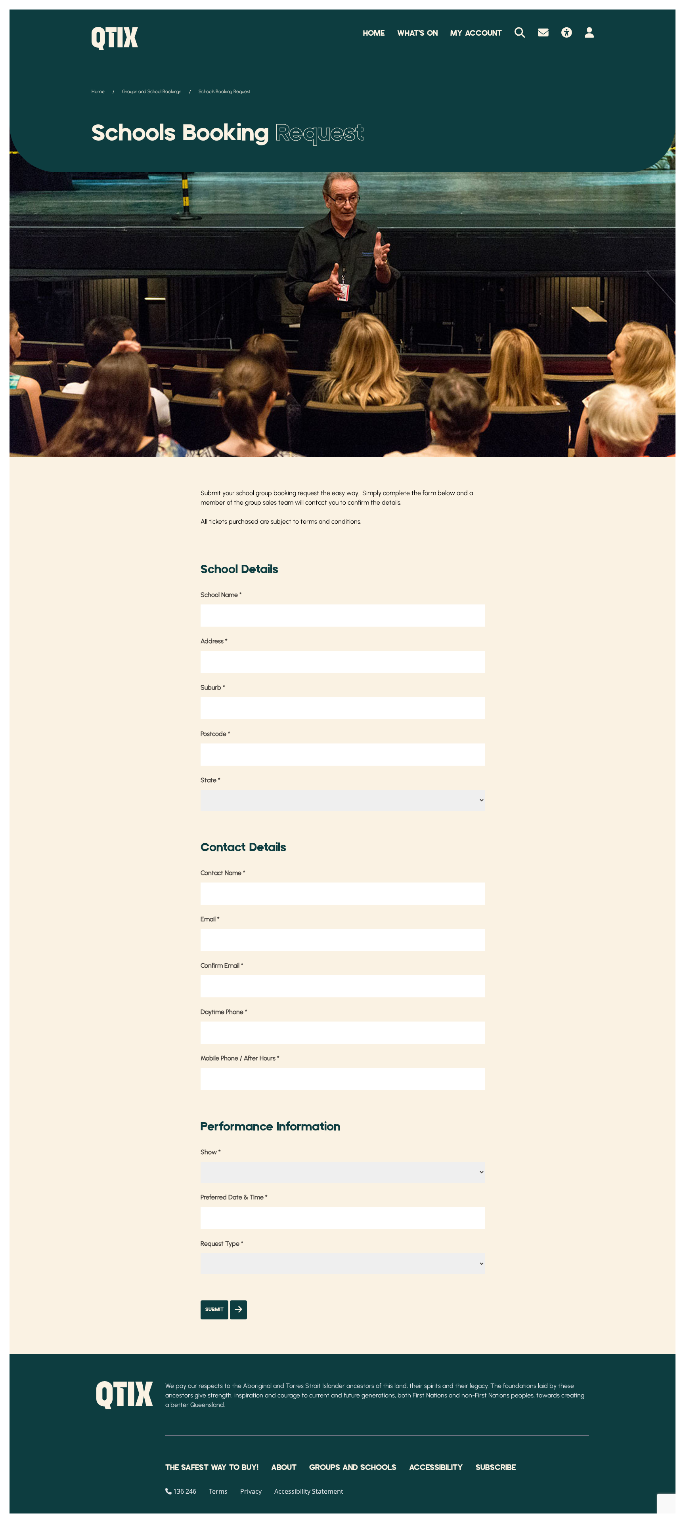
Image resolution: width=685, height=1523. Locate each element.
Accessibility (436, 1467)
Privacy (251, 1491)
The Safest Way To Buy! (211, 1467)
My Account (476, 33)
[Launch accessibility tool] (566, 33)
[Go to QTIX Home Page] (115, 38)
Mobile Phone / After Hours (240, 1058)
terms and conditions (330, 521)
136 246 (184, 1491)
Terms (218, 1491)
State (210, 780)
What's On (417, 33)
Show (211, 1152)
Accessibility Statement (308, 1491)
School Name (221, 595)
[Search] (520, 33)
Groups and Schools (352, 1467)
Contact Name (223, 873)
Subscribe (496, 1467)
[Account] (589, 33)
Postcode (215, 734)
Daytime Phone (224, 1012)
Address (214, 641)
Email (210, 919)
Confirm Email (222, 965)
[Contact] (543, 33)
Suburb (213, 687)
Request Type (222, 1243)
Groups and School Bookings (151, 91)
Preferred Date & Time (234, 1197)
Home (374, 33)
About (284, 1467)
